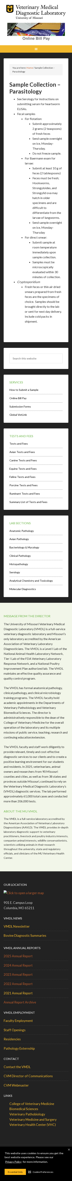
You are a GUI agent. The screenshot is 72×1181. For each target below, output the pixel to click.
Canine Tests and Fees (23, 460)
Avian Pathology (19, 539)
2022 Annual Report (18, 984)
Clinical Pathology (20, 555)
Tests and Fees (18, 443)
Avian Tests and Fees (22, 452)
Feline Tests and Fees (22, 476)
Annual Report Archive (20, 1002)
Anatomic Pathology (21, 530)
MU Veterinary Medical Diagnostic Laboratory (36, 13)
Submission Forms (20, 406)
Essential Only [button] (15, 1172)
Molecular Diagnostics (22, 589)
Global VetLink (18, 414)
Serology (14, 572)
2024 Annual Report (18, 965)
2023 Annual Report (18, 974)
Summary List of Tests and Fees (28, 502)
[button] (40, 1172)
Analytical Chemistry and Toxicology (31, 580)
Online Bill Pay (17, 398)
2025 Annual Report (18, 956)
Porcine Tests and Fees (23, 485)
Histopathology (18, 564)
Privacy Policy (13, 1161)
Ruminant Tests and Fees (24, 493)
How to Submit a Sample (23, 389)
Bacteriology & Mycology (24, 547)
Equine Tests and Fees (23, 468)
